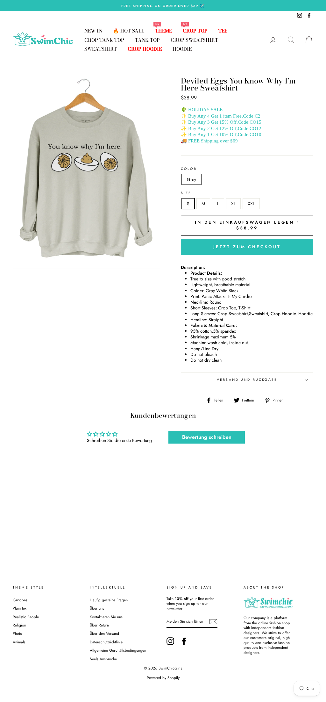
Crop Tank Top (104, 40)
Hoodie (182, 49)
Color (189, 169)
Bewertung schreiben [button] (206, 437)
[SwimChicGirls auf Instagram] (170, 641)
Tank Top (147, 40)
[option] (163, 5)
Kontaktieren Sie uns (106, 616)
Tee (222, 30)
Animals (19, 642)
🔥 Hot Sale (128, 30)
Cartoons (20, 600)
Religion (19, 625)
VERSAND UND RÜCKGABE (247, 379)
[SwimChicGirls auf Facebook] (184, 641)
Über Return (99, 625)
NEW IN (93, 30)
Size (186, 193)
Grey (191, 179)
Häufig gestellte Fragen (109, 600)
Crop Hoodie (145, 49)
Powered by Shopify (163, 678)
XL (233, 203)
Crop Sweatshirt (194, 40)
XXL (251, 203)
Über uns (97, 608)
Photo (17, 633)
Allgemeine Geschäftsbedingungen (118, 650)
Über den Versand (104, 633)
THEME (163, 30)
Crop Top (195, 30)
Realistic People (26, 616)
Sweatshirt (100, 49)
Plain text (20, 608)
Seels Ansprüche (103, 659)
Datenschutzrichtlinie (106, 642)
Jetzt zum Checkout (246, 247)
